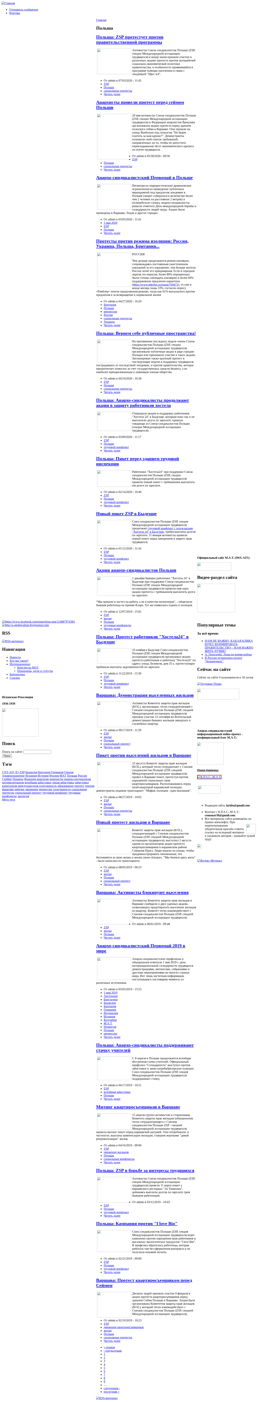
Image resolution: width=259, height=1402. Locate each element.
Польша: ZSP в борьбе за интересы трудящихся (145, 1170)
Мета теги (8, 799)
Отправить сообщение (23, 9)
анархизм (43, 779)
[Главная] (8, 3)
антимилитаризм (13, 782)
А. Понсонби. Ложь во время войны (228, 654)
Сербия (7, 779)
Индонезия (111, 1013)
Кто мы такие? (19, 660)
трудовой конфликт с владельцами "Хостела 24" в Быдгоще (162, 530)
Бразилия (31, 772)
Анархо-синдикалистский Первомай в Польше (144, 177)
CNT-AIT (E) (10, 772)
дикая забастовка (63, 782)
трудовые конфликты (117, 625)
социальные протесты (118, 90)
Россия (82, 775)
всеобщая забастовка (38, 782)
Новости (15, 657)
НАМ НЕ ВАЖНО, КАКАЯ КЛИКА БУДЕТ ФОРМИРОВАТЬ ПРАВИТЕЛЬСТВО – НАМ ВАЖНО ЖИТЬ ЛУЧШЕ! (229, 646)
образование (65, 785)
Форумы (14, 13)
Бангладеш (111, 999)
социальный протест (28, 792)
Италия (54, 775)
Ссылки (15, 677)
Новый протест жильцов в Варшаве (133, 822)
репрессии (45, 789)
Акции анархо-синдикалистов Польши (136, 570)
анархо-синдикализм (77, 779)
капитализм (9, 785)
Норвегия (110, 1026)
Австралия (111, 996)
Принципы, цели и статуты (35, 671)
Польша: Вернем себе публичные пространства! (146, 333)
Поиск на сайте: (13, 751)
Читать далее (112, 94)
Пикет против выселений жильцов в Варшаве (143, 755)
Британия (44, 772)
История (43, 775)
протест (79, 785)
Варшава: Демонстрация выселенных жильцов (145, 695)
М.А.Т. (108, 1023)
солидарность (62, 789)
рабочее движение (26, 789)
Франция (30, 779)
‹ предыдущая (113, 1350)
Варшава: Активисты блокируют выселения (142, 892)
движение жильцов (116, 1152)
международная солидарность (37, 785)
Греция (68, 772)
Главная (101, 20)
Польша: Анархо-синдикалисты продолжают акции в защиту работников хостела (142, 403)
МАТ (63, 775)
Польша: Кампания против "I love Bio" (136, 1223)
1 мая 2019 (110, 992)
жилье (108, 618)
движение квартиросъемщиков (124, 1327)
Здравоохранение (13, 775)
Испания (31, 775)
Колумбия (110, 1020)
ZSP (22, 772)
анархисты (56, 779)
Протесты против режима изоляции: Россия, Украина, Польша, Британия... (142, 244)
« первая (109, 1347)
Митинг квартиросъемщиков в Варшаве (138, 1106)
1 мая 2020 (110, 222)
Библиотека (17, 674)
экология (23, 796)
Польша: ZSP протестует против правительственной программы (129, 40)
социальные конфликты (119, 1159)
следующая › (112, 1388)
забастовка (82, 782)
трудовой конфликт (55, 792)
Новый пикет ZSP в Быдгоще (126, 513)
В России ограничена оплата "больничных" (223, 659)
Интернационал (20, 664)
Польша (72, 775)
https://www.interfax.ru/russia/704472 (155, 284)
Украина (17, 779)
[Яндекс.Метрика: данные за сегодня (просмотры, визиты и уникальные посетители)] (209, 860)
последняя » (111, 1391)
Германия (57, 772)
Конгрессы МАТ (28, 667)
